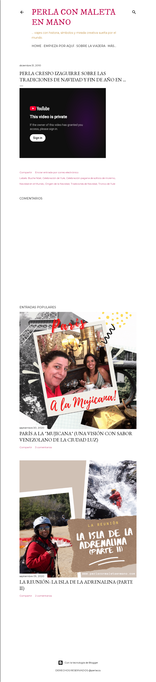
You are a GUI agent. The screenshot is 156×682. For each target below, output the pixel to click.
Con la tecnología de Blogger (81, 662)
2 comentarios (43, 595)
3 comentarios (43, 447)
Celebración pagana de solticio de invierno (90, 178)
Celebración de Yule (53, 178)
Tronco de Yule (106, 183)
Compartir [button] (26, 172)
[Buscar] (134, 11)
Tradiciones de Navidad (84, 183)
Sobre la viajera (90, 46)
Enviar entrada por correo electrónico (56, 172)
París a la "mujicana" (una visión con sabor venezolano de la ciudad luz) (76, 436)
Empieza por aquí (59, 46)
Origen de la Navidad (57, 183)
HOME (36, 46)
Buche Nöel (34, 178)
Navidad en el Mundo (32, 183)
